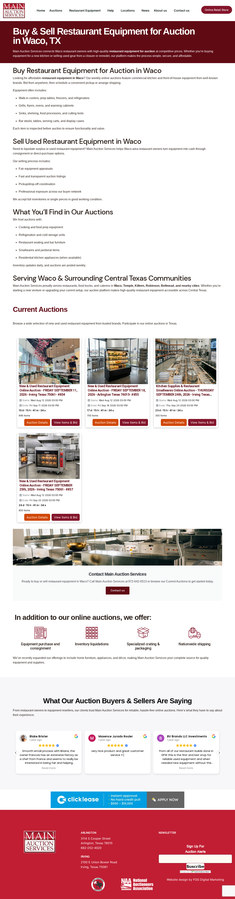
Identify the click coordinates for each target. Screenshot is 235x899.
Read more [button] (49, 768)
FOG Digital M (203, 879)
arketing (218, 879)
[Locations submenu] (136, 11)
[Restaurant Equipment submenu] (102, 11)
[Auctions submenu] (64, 11)
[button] (219, 753)
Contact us (118, 590)
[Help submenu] (115, 11)
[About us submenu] (168, 11)
